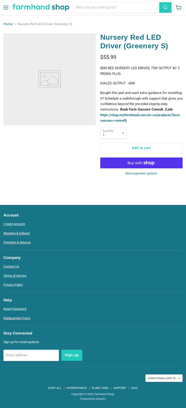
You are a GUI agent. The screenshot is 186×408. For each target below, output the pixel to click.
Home (8, 24)
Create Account (14, 224)
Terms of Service (14, 276)
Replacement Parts (16, 318)
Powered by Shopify (93, 399)
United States (162, 378)
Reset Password (14, 309)
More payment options (141, 173)
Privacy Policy (13, 285)
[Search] (165, 7)
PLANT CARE (100, 388)
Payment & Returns (17, 242)
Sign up (72, 355)
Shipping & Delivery (16, 233)
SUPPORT (119, 388)
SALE (134, 388)
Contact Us (11, 266)
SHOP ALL (54, 388)
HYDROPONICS (76, 388)
